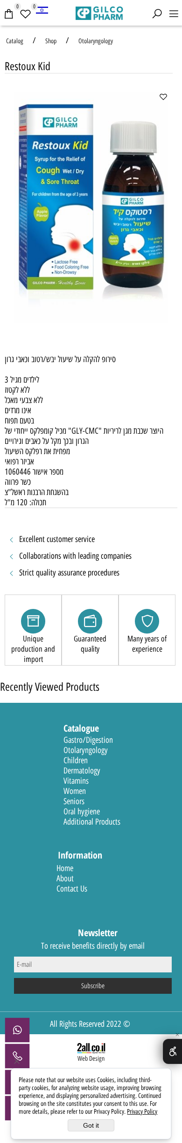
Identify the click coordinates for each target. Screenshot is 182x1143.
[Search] (157, 14)
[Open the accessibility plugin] (172, 1051)
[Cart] (8, 14)
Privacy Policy (142, 1112)
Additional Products (91, 822)
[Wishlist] (25, 14)
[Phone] (17, 1056)
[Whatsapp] (17, 1030)
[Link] (42, 10)
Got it (91, 1125)
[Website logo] (99, 12)
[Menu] (174, 14)
